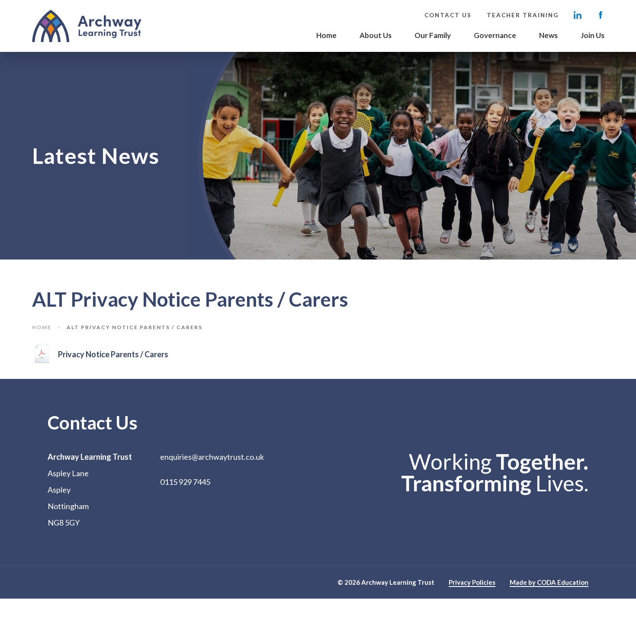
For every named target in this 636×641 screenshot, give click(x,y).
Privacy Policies (472, 582)
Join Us (592, 35)
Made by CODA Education (549, 582)
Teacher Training (523, 15)
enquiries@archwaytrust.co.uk (212, 457)
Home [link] (41, 327)
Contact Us (448, 15)
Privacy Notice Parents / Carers (114, 356)
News (548, 35)
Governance (495, 35)
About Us (376, 35)
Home (326, 35)
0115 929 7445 (185, 482)
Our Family (432, 35)
